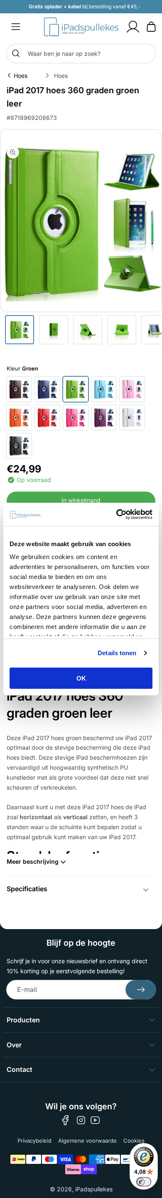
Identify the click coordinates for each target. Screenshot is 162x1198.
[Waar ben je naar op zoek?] (16, 53)
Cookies (134, 1140)
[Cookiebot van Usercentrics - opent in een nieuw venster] (116, 514)
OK (81, 677)
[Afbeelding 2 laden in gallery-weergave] (53, 329)
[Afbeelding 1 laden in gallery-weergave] (19, 329)
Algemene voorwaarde (87, 1140)
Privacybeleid (34, 1140)
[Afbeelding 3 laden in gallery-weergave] (87, 329)
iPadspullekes (94, 1189)
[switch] (143, 1181)
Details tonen (117, 652)
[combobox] (81, 53)
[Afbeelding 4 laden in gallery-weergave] (121, 329)
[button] (16, 26)
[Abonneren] (141, 989)
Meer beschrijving (33, 861)
